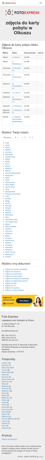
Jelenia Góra (10, 187)
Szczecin (5, 377)
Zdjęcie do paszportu (9, 439)
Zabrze (7, 166)
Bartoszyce (9, 254)
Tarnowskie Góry (11, 222)
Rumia (7, 147)
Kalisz (4, 374)
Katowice (5, 365)
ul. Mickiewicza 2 (17, 62)
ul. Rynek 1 (16, 57)
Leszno (4, 421)
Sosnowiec (9, 154)
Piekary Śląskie (10, 226)
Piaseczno (5, 381)
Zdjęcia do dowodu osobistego (16, 269)
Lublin (7, 145)
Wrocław (5, 412)
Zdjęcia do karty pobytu (13, 276)
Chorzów (8, 205)
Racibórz (8, 229)
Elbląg (7, 201)
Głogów (8, 208)
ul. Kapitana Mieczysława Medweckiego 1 (17, 120)
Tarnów (4, 370)
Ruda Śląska (10, 184)
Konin (7, 164)
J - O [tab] (24, 137)
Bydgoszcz (6, 391)
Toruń (4, 425)
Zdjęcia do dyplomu (12, 288)
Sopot (7, 177)
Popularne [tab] (7, 137)
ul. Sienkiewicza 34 (17, 99)
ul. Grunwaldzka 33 (17, 85)
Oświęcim (8, 249)
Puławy (8, 210)
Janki (7, 189)
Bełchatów (9, 215)
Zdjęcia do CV (10, 285)
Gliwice (7, 170)
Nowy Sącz (9, 175)
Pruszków (8, 245)
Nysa (7, 217)
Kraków (4, 363)
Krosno (7, 203)
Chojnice (8, 238)
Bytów (7, 236)
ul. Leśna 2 (16, 92)
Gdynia (4, 414)
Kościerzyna (9, 240)
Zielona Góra (10, 182)
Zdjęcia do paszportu (13, 271)
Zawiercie (8, 233)
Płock (7, 180)
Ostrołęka (8, 247)
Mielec (4, 395)
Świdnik (8, 212)
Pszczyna (8, 231)
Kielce (4, 393)
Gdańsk (4, 423)
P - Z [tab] (31, 137)
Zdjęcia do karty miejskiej (14, 290)
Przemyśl (5, 388)
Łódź (7, 143)
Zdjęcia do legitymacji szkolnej (16, 281)
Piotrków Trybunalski (12, 194)
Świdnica (8, 168)
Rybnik (7, 159)
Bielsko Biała (6, 372)
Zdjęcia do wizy (10, 283)
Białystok (5, 386)
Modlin (7, 161)
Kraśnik (8, 256)
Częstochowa (10, 157)
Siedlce (8, 150)
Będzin (7, 224)
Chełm (4, 400)
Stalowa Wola (10, 191)
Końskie (8, 198)
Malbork (8, 243)
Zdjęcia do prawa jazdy (13, 274)
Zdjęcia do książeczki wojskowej (17, 278)
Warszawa (5, 367)
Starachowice (7, 379)
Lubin (7, 196)
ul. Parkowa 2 (17, 106)
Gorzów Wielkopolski (12, 173)
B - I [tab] (16, 137)
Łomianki (8, 152)
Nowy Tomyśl (10, 252)
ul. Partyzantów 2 (16, 77)
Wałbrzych (5, 398)
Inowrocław (6, 409)
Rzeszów (5, 428)
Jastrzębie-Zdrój (11, 219)
